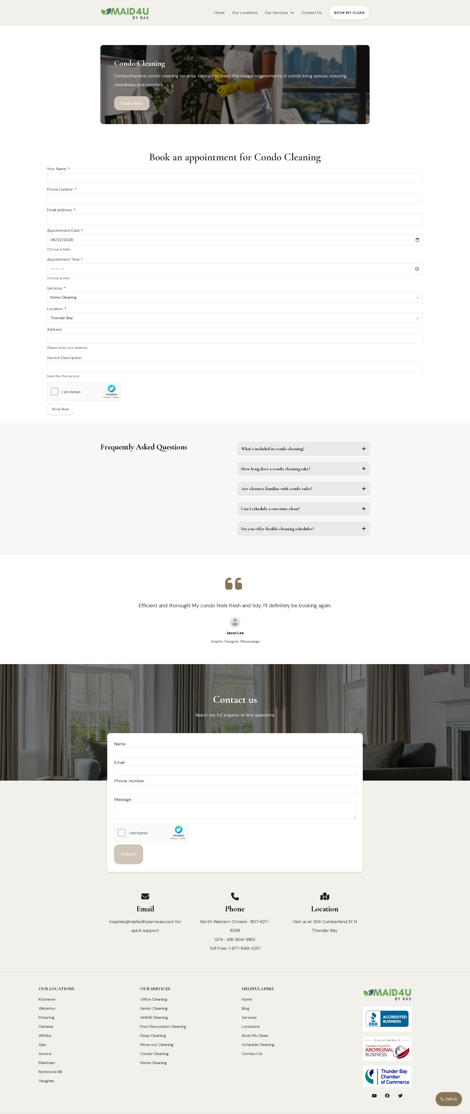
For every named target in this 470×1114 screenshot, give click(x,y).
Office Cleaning (153, 999)
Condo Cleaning (154, 1053)
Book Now (131, 103)
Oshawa (46, 1026)
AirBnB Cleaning (154, 1017)
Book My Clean (255, 1035)
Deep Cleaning (153, 1035)
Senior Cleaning (154, 1008)
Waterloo (47, 1008)
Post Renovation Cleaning (163, 1026)
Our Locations (245, 12)
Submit (128, 854)
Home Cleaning (153, 1062)
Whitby (45, 1035)
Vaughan (46, 1080)
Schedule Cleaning (258, 1044)
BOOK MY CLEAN (349, 13)
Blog (245, 1008)
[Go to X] (400, 1096)
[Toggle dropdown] (292, 13)
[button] (303, 449)
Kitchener (47, 999)
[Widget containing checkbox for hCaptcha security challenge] (84, 391)
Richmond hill (50, 1071)
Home (219, 12)
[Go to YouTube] (374, 1096)
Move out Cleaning (157, 1044)
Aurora (45, 1053)
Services (249, 1017)
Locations (251, 1026)
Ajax (42, 1044)
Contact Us (312, 12)
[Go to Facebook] (387, 1096)
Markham (47, 1062)
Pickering (46, 1017)
